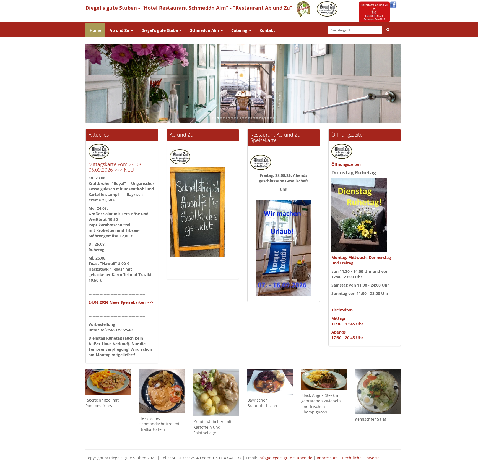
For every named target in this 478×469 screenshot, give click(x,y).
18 (260, 118)
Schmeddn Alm (205, 30)
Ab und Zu (120, 30)
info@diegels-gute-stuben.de (285, 457)
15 (251, 118)
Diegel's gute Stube (160, 30)
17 (257, 118)
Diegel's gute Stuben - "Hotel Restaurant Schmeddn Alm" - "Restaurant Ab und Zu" (188, 7)
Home (95, 30)
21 (268, 118)
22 (271, 118)
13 (246, 118)
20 (265, 118)
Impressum (327, 457)
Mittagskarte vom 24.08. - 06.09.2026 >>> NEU (117, 167)
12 (243, 118)
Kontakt (267, 30)
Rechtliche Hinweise (361, 457)
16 (254, 118)
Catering (239, 30)
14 (249, 118)
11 (240, 118)
